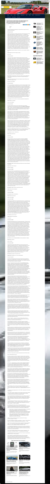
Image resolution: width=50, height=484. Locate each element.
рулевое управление (15, 376)
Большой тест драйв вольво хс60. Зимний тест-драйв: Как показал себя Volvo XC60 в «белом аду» (40, 48)
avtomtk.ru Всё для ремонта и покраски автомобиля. (25, 6)
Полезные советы (38, 60)
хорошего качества (26, 177)
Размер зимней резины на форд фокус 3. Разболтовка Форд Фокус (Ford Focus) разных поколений (40, 33)
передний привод (23, 338)
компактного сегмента (26, 362)
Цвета (13, 24)
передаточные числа (16, 346)
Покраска (38, 30)
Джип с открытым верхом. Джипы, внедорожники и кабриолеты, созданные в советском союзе (12, 461)
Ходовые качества (13, 349)
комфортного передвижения (26, 106)
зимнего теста (28, 344)
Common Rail (22, 414)
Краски (37, 46)
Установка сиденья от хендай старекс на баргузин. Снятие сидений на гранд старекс (40, 59)
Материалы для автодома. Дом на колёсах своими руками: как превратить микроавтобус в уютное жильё (40, 52)
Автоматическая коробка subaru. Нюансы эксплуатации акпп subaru (40, 24)
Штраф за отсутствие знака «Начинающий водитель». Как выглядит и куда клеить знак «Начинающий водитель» (23, 472)
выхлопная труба (12, 382)
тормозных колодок (12, 344)
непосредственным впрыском (13, 410)
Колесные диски (25, 312)
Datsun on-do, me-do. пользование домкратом (24, 460)
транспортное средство (10, 300)
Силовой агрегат (17, 291)
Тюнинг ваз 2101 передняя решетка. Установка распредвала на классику (24, 448)
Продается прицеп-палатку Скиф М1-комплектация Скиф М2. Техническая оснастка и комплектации (40, 62)
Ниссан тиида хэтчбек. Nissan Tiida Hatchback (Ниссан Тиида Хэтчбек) (37, 55)
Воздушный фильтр (15, 124)
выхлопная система (13, 211)
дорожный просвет (23, 387)
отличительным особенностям (13, 426)
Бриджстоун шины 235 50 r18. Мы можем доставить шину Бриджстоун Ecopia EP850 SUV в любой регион (11, 472)
